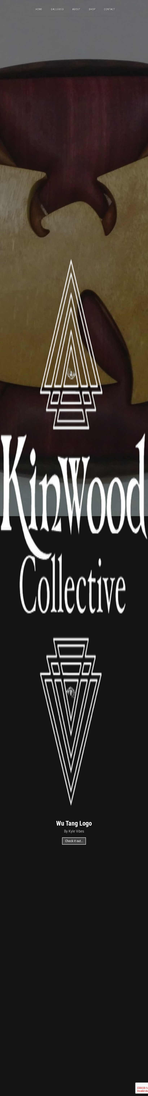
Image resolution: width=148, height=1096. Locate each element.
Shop (92, 9)
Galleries (57, 9)
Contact (109, 9)
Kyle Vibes (76, 831)
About (76, 9)
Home (39, 9)
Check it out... (74, 841)
